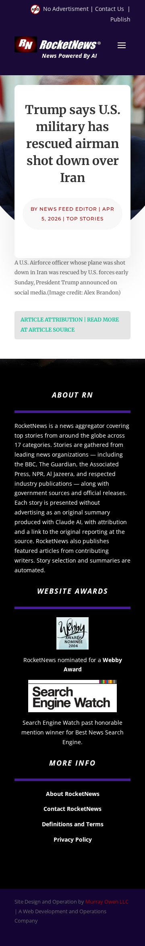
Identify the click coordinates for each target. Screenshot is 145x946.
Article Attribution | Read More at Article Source (70, 324)
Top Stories (85, 219)
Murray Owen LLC (106, 901)
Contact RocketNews (73, 809)
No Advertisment (66, 9)
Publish (120, 19)
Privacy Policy (73, 839)
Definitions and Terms (73, 824)
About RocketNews (72, 794)
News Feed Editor (68, 209)
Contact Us (109, 9)
